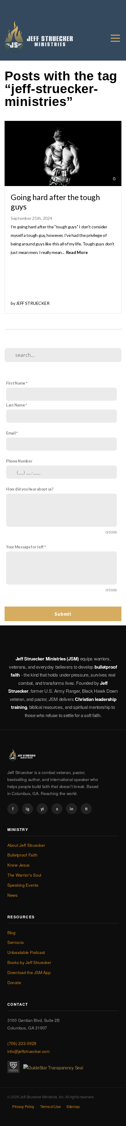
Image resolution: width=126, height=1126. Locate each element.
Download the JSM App (28, 972)
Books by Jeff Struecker (29, 962)
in (71, 808)
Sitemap (73, 1106)
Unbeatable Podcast (26, 952)
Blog (11, 932)
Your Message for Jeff (25, 547)
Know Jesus (18, 865)
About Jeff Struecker (26, 845)
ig (27, 808)
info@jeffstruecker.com (28, 1051)
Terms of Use (50, 1106)
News (12, 895)
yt (42, 808)
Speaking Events (23, 885)
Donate (14, 982)
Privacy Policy (23, 1106)
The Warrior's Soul (24, 875)
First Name (15, 383)
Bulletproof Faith (22, 855)
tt (86, 808)
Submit (63, 614)
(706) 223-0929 (21, 1043)
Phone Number (19, 461)
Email (11, 433)
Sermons (15, 942)
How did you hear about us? (30, 489)
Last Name (15, 405)
